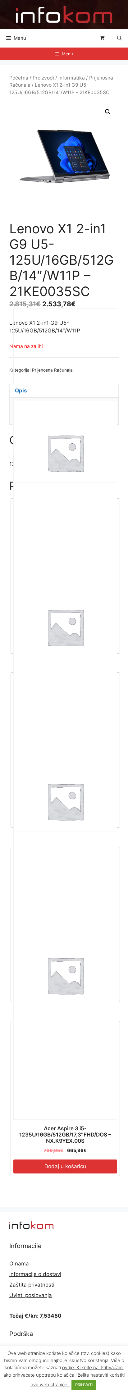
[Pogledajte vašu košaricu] (102, 38)
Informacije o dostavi (35, 1274)
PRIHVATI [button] (84, 1384)
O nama (19, 1263)
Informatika (71, 78)
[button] (119, 38)
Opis (21, 390)
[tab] (64, 391)
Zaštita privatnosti (31, 1285)
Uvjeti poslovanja (30, 1295)
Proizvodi (43, 78)
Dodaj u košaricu (65, 1166)
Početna (18, 78)
